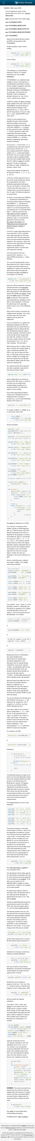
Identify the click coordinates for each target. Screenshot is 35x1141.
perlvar (24, 293)
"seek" (11, 1111)
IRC (9, 1137)
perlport (23, 879)
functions (6, 8)
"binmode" (10, 329)
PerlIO (24, 272)
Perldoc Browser (25, 2)
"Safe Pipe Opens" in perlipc (18, 868)
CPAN (19, 8)
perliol (11, 523)
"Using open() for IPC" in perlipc (16, 214)
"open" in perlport (23, 1117)
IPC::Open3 (18, 222)
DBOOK (24, 1125)
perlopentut (10, 76)
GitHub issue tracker (11, 1127)
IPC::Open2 (10, 222)
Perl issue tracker (28, 1135)
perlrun (20, 161)
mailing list (3, 1137)
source (15, 8)
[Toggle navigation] (3, 3)
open (12, 8)
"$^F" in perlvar (11, 899)
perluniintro (25, 287)
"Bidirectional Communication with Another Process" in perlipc (17, 225)
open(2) (9, 1006)
